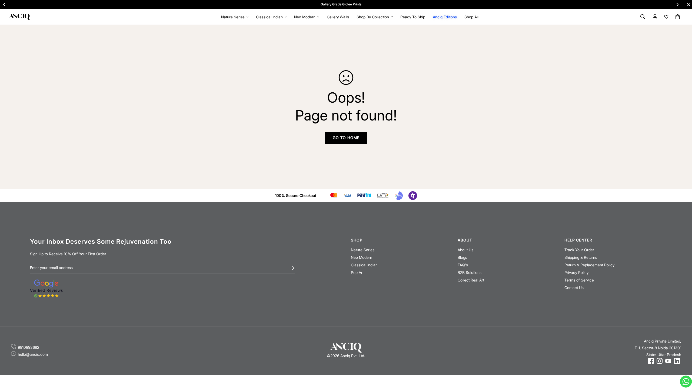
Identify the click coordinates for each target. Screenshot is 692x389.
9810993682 (28, 347)
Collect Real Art (471, 280)
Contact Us (574, 287)
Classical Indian (269, 17)
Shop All (471, 17)
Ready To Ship (412, 17)
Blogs (462, 257)
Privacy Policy (576, 272)
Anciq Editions (445, 17)
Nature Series (233, 17)
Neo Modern (304, 17)
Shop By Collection (373, 17)
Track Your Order (579, 249)
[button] (676, 16)
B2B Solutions (469, 272)
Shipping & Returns (580, 257)
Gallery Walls (338, 17)
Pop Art (357, 272)
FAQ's (463, 265)
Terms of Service (579, 280)
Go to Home (346, 137)
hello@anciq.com (33, 354)
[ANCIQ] (19, 16)
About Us (465, 249)
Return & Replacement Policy (589, 265)
